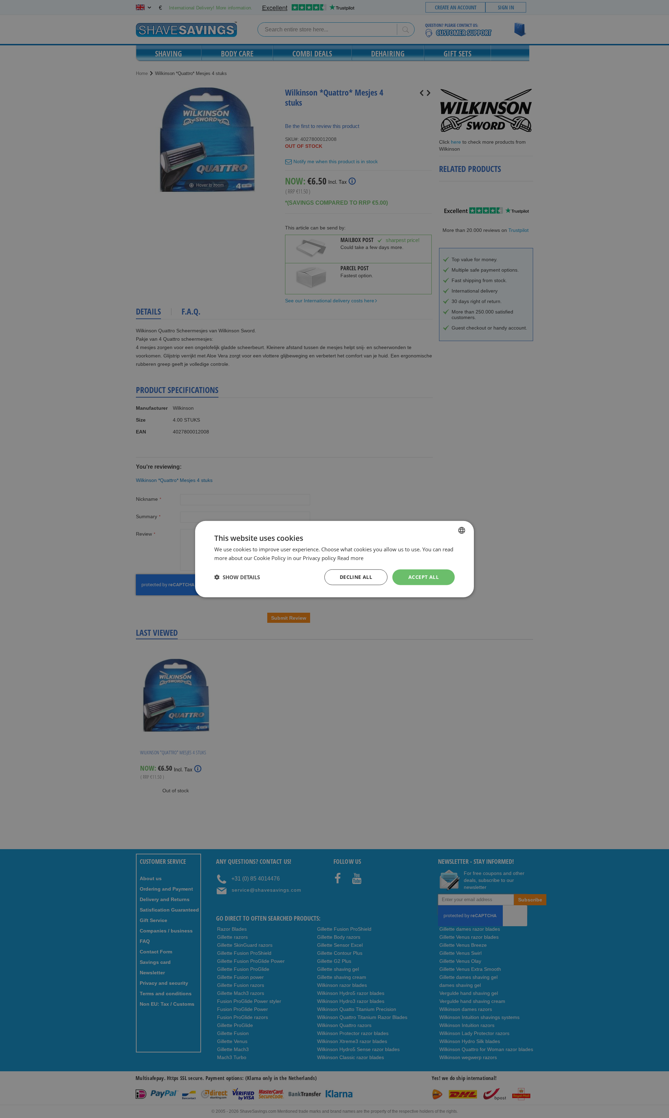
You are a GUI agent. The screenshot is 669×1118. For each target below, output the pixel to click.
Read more (350, 557)
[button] (237, 577)
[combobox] (461, 530)
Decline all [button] (356, 577)
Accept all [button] (423, 577)
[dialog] (334, 559)
